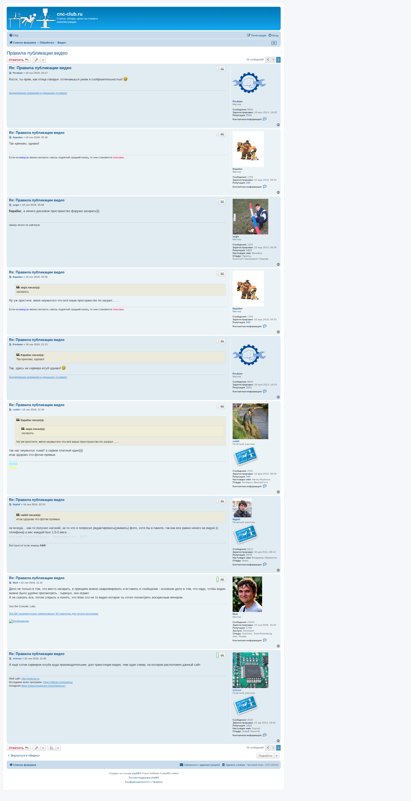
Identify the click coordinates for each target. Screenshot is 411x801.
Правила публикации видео (37, 53)
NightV (236, 519)
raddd (236, 441)
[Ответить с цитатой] (222, 69)
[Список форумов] (32, 18)
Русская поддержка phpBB (144, 777)
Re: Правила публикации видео (40, 68)
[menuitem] (14, 35)
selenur (237, 690)
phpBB (136, 773)
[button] (267, 60)
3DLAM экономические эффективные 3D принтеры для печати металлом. (54, 613)
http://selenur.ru (30, 678)
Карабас (238, 169)
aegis (236, 236)
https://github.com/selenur (58, 682)
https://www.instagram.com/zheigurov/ (43, 685)
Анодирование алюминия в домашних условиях (38, 93)
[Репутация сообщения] (217, 68)
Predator (238, 101)
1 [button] (273, 60)
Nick (235, 614)
